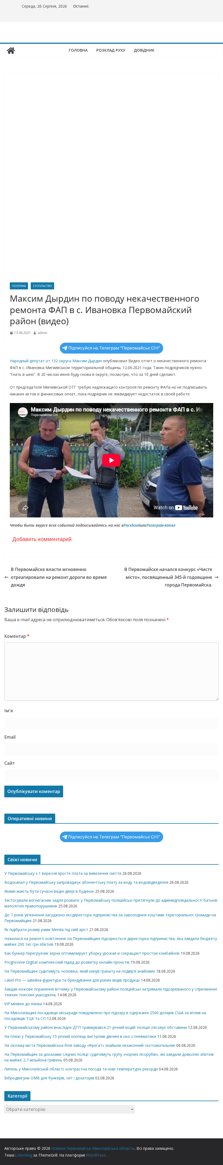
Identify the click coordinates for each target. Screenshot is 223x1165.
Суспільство (42, 286)
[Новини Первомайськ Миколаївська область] (10, 50)
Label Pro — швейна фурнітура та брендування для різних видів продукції (72, 980)
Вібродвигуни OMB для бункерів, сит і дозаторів (49, 1077)
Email (10, 737)
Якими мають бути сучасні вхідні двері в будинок (49, 891)
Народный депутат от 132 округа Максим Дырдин (56, 360)
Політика (19, 286)
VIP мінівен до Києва (23, 1003)
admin (42, 332)
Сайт (9, 763)
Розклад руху (110, 50)
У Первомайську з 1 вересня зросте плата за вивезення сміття (62, 873)
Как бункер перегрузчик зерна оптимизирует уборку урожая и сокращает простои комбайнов (91, 953)
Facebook (132, 525)
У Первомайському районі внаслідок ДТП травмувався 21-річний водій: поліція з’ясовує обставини (95, 1027)
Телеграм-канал (161, 525)
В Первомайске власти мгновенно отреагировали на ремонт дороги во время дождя (59, 577)
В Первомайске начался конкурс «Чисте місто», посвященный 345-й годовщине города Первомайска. (168, 577)
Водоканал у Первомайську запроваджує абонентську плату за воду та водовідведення (86, 882)
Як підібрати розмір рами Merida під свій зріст (46, 929)
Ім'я (8, 711)
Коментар (16, 636)
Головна (78, 50)
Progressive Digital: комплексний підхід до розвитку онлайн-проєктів (66, 962)
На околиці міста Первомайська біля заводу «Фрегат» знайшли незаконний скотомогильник (89, 1045)
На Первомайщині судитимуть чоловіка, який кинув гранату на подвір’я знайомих (79, 971)
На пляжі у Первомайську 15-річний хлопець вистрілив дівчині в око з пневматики (80, 1036)
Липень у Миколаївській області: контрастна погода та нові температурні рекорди (81, 1069)
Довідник (144, 50)
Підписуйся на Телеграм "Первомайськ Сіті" (114, 348)
